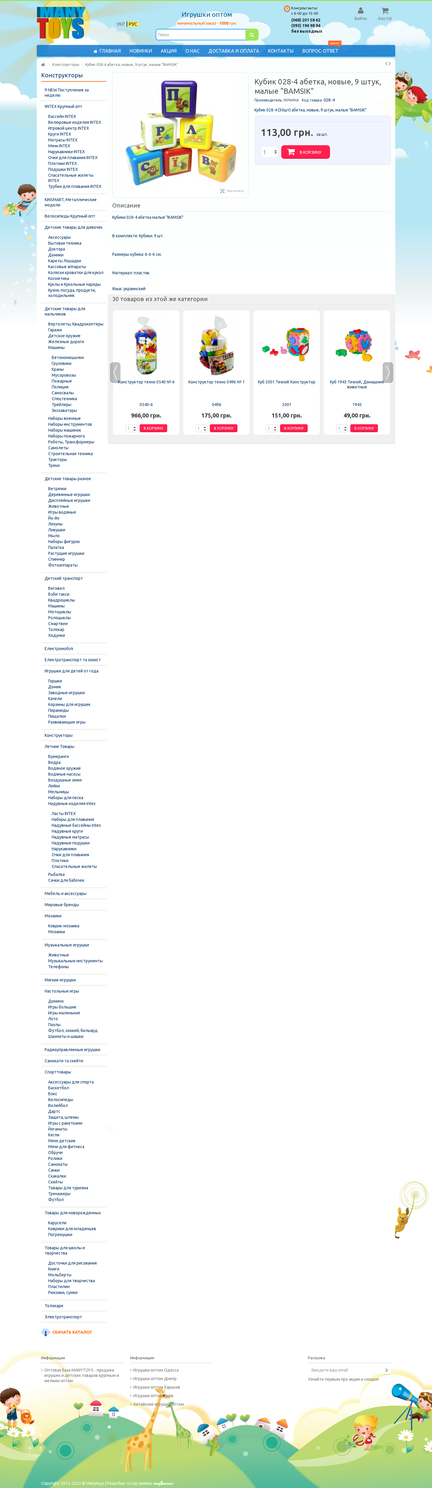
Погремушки (60, 1234)
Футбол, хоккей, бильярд (73, 1030)
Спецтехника (64, 398)
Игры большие (62, 1007)
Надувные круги (67, 831)
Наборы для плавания (73, 819)
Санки (54, 1170)
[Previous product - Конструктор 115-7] (386, 63)
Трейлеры (61, 404)
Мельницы (58, 791)
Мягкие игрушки (60, 980)
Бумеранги (58, 756)
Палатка (56, 547)
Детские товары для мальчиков (65, 311)
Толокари (54, 1305)
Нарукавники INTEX (66, 151)
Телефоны (58, 966)
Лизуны (55, 524)
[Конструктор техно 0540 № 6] (146, 345)
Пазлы (54, 1024)
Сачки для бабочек (66, 880)
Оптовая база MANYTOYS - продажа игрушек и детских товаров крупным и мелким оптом (81, 1375)
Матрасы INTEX (63, 140)
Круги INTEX (59, 134)
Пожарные (62, 381)
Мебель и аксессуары (65, 893)
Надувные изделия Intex (72, 803)
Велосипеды (60, 1099)
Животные (58, 506)
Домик (54, 686)
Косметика (58, 278)
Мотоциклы (59, 611)
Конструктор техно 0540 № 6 (146, 382)
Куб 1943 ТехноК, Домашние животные (357, 384)
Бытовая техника (64, 243)
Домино (56, 1001)
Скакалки (57, 1176)
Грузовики (61, 363)
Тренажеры (59, 1193)
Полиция (60, 387)
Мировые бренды (62, 904)
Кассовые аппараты (67, 266)
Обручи (55, 1152)
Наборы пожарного (66, 436)
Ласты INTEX (64, 813)
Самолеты (58, 447)
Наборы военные (64, 418)
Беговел (56, 588)
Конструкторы (59, 735)
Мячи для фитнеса (66, 1146)
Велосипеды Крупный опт (70, 216)
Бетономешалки (68, 357)
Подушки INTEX (63, 169)
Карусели (57, 1222)
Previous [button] (115, 372)
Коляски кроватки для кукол (75, 272)
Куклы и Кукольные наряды (74, 284)
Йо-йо (53, 518)
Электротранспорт (63, 1317)
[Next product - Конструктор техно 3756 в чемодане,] (390, 63)
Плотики (60, 860)
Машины (56, 347)
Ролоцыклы (59, 617)
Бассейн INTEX (62, 116)
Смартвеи (58, 623)
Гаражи (55, 330)
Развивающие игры (67, 722)
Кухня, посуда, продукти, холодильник (72, 293)
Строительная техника (70, 453)
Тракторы (57, 459)
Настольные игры (62, 991)
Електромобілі (59, 648)
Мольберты (59, 1274)
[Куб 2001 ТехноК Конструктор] (286, 345)
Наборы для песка (65, 797)
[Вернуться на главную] (43, 65)
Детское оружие (64, 335)
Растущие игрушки (66, 553)
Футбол (56, 1199)
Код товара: (312, 100)
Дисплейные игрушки (69, 500)
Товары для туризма (68, 1187)
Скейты (55, 1182)
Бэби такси (58, 594)
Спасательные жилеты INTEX (70, 178)
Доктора (56, 249)
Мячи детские (62, 1140)
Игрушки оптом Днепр (155, 1378)
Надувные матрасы (70, 837)
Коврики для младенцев (72, 1228)
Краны (58, 369)
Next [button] (388, 372)
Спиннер (56, 559)
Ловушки (56, 529)
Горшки (55, 681)
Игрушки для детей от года (71, 671)
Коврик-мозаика (63, 925)
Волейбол (58, 1105)
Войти (361, 18)
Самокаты (58, 1164)
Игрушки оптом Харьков (156, 1387)
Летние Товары (59, 746)
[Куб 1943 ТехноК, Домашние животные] (357, 345)
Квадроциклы (61, 600)
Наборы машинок (64, 430)
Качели (55, 698)
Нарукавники (64, 848)
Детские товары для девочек (74, 227)
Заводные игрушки (66, 692)
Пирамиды (58, 710)
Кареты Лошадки (64, 260)
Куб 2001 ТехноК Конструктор (286, 382)
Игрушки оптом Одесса (156, 1370)
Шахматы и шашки (65, 1036)
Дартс (54, 1111)
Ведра (54, 762)
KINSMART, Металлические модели (71, 202)
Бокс (52, 1093)
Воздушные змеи (65, 780)
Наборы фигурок (64, 541)
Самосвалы (63, 392)
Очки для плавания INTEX (73, 157)
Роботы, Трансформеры (71, 442)
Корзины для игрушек (69, 704)
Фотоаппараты (63, 565)
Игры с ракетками (65, 1123)
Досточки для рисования (72, 1263)
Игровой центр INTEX (68, 128)
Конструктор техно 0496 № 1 (216, 382)
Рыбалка (56, 874)
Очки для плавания (70, 854)
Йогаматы (57, 1129)
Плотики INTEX (62, 163)
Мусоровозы (64, 375)
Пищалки (57, 716)
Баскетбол (58, 1087)
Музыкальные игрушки (67, 945)
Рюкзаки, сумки (63, 1292)
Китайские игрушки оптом (158, 1404)
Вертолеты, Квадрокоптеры (75, 324)
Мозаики (53, 915)
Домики (55, 255)
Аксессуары (59, 237)
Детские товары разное (68, 478)
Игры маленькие (64, 1013)
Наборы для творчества (71, 1280)
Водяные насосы (64, 774)
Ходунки (56, 635)
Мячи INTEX (59, 145)
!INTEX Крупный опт (63, 106)
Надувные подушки (71, 843)
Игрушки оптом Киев (153, 1395)
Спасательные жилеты (74, 866)
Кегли (53, 1135)
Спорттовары (58, 1072)
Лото (53, 1018)
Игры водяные (62, 512)
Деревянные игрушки (69, 494)
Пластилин (59, 1286)
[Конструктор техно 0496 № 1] (216, 345)
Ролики (55, 1158)
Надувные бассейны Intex (76, 825)
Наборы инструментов (70, 424)
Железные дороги (66, 341)
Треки (54, 465)
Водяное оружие (64, 768)
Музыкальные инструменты (75, 960)
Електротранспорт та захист (73, 659)
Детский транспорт (64, 578)
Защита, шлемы (63, 1117)
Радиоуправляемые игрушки (72, 1049)
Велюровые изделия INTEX (74, 122)
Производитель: (268, 100)
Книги (53, 1269)
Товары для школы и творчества (65, 1250)
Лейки (54, 786)
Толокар (56, 629)
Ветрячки (57, 488)
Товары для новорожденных (73, 1212)
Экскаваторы (64, 410)
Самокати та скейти (64, 1060)
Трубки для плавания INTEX (74, 186)
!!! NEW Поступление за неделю (67, 93)
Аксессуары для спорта (71, 1082)
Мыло (54, 535)
